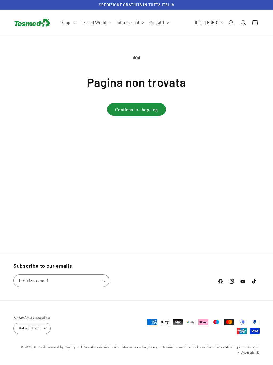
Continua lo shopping (136, 109)
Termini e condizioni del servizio (187, 347)
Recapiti (254, 347)
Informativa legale (229, 347)
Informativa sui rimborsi (98, 347)
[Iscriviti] (103, 280)
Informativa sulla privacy (139, 347)
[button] (68, 22)
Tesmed (39, 347)
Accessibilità (250, 352)
